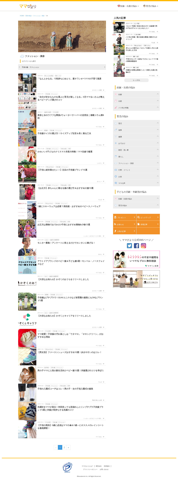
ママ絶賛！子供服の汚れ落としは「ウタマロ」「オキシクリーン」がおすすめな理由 (70, 335)
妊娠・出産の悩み (128, 6)
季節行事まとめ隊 (97, 400)
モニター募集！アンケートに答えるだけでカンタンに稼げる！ (66, 242)
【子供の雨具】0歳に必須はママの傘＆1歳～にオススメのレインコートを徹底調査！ (71, 426)
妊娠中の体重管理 (54, 240)
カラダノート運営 (97, 90)
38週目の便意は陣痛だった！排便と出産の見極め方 (141, 71)
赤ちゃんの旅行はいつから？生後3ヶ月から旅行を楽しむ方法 (142, 49)
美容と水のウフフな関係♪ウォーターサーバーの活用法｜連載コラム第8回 (71, 116)
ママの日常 (55, 112)
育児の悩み (151, 6)
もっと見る (136, 80)
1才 (47, 16)
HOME (22, 16)
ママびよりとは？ (87, 466)
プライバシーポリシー (90, 469)
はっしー (99, 181)
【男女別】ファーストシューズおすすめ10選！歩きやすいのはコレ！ (70, 352)
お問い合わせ (104, 469)
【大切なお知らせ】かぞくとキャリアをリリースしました (64, 315)
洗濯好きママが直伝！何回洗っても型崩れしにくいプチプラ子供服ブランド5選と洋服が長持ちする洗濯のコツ (70, 408)
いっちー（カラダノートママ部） (93, 236)
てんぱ (100, 199)
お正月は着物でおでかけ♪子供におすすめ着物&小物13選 (64, 224)
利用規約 (107, 466)
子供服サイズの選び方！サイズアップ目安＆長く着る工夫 (64, 133)
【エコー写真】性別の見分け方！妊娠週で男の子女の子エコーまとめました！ (141, 27)
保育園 (45, 130)
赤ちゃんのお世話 (48, 75)
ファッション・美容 (38, 16)
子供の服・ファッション (30, 67)
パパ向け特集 (137, 34)
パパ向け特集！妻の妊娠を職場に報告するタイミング (141, 38)
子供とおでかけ (50, 167)
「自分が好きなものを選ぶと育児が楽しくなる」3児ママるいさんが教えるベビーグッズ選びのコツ (71, 98)
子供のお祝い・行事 (65, 148)
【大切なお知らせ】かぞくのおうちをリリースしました (63, 279)
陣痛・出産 (136, 56)
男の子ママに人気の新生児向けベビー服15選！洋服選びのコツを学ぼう (71, 370)
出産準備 (46, 367)
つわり (46, 240)
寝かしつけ (58, 75)
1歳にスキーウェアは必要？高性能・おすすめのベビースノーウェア (69, 206)
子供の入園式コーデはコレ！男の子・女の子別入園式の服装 (65, 388)
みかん (100, 254)
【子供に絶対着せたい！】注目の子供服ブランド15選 (62, 169)
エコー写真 (136, 23)
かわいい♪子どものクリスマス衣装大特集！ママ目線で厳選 (65, 151)
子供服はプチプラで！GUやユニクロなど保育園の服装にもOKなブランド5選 (70, 299)
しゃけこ (99, 163)
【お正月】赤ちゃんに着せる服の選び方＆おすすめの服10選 (65, 188)
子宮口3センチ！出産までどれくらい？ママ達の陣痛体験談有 (142, 60)
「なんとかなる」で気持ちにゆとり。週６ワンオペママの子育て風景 (69, 78)
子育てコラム (147, 45)
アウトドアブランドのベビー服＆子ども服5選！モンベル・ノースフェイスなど (71, 262)
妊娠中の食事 (47, 112)
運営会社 (99, 466)
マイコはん (99, 126)
